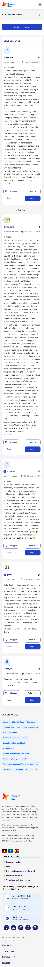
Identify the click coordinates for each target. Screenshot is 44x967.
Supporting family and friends (15, 759)
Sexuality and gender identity (14, 743)
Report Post (11, 198)
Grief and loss (8, 727)
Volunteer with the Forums (18, 880)
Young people (31, 769)
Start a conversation (22, 27)
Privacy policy (8, 957)
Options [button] (40, 14)
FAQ (8, 866)
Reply (32, 198)
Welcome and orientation (13, 769)
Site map (6, 963)
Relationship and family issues (15, 738)
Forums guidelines (14, 862)
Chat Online (19, 906)
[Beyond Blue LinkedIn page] (35, 929)
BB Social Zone (18, 722)
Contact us (7, 945)
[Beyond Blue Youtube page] (13, 929)
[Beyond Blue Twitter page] (28, 929)
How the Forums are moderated (20, 871)
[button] (6, 191)
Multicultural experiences (27, 727)
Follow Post (32, 191)
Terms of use (8, 951)
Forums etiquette (14, 875)
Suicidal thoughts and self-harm (16, 754)
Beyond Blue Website (11, 797)
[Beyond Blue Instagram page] (20, 929)
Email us (17, 917)
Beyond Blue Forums (9, 4)
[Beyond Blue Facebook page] (6, 929)
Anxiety (6, 722)
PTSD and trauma (10, 733)
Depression (31, 722)
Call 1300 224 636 (21, 896)
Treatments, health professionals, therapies (20, 764)
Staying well (8, 748)
